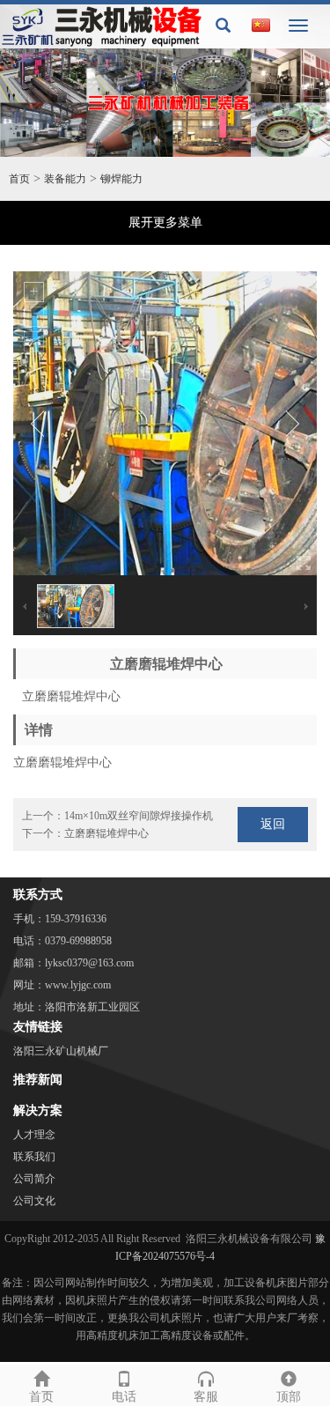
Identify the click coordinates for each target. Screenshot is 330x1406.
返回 (272, 824)
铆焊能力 (121, 179)
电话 (124, 1396)
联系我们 (34, 1157)
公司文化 (34, 1201)
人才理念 (34, 1134)
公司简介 (34, 1179)
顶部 (288, 1396)
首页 (19, 179)
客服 (206, 1396)
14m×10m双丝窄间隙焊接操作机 (138, 816)
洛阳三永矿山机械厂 (60, 1051)
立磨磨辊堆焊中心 (106, 833)
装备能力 (65, 179)
